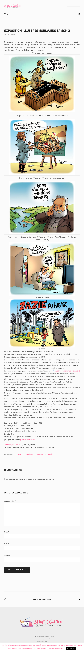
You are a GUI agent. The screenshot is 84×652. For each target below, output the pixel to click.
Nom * (6, 532)
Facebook (29, 454)
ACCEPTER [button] (70, 648)
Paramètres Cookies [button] (55, 649)
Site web (7, 555)
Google (50, 454)
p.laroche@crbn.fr (28, 439)
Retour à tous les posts (42, 599)
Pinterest (40, 454)
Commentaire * (10, 501)
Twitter (19, 454)
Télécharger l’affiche (12, 445)
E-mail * (7, 544)
